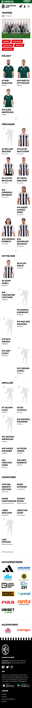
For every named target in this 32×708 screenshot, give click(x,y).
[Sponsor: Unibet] (27, 1)
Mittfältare (7, 45)
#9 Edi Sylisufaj (22, 408)
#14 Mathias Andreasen (8, 437)
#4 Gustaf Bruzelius (7, 179)
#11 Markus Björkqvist (23, 311)
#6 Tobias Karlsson (22, 179)
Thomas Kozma (21, 499)
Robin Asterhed (22, 485)
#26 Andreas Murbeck (8, 240)
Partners (4, 696)
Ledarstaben (7, 49)
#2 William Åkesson (7, 150)
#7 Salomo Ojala (7, 408)
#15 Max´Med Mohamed (23, 322)
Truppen (9, 16)
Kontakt (4, 701)
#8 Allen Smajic (21, 264)
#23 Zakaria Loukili (23, 369)
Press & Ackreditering (8, 699)
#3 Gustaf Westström (23, 150)
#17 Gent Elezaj (6, 352)
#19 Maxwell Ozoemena (23, 420)
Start (3, 16)
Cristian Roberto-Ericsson (6, 487)
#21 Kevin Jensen (21, 449)
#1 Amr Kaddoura (7, 81)
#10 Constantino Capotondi (8, 295)
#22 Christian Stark (7, 462)
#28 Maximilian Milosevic (22, 241)
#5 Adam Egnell (6, 281)
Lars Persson (6, 540)
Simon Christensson (9, 499)
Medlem (4, 694)
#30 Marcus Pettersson (23, 81)
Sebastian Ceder (22, 511)
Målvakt (6, 41)
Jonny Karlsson (7, 511)
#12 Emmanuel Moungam (7, 192)
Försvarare (17, 41)
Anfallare (19, 45)
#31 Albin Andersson (7, 111)
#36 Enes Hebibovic (22, 461)
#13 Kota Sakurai (6, 340)
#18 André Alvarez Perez (22, 210)
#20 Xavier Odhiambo (7, 449)
